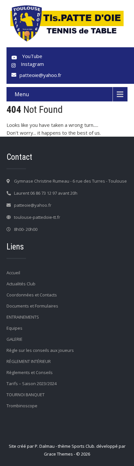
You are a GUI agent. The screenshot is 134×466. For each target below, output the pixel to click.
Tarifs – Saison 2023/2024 (32, 383)
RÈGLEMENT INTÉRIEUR (29, 361)
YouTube (32, 56)
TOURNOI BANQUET (26, 395)
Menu (22, 94)
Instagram (32, 64)
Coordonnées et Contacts (32, 295)
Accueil (13, 273)
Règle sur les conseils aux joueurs (40, 350)
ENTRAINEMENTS (23, 317)
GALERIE (14, 339)
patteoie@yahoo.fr (40, 75)
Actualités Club (21, 284)
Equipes (14, 328)
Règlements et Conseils (30, 372)
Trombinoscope (22, 406)
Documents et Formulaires (32, 306)
